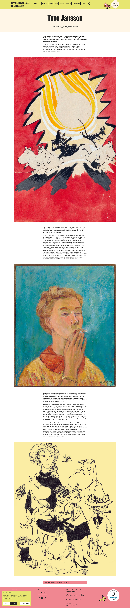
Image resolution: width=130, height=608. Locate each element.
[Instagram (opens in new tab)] (39, 598)
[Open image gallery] (65, 139)
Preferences (25, 603)
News (51, 3)
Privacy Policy (7, 598)
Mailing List (42, 592)
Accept (14, 603)
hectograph (50, 230)
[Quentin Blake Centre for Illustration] (20, 4)
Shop (56, 4)
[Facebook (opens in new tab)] (42, 598)
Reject (6, 603)
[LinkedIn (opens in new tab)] (45, 598)
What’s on (37, 3)
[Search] (88, 3)
